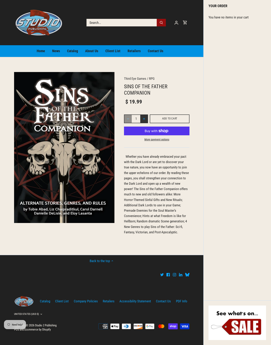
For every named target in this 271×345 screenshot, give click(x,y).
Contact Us (163, 301)
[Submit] (161, 22)
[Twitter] (162, 274)
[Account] (176, 22)
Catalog (45, 301)
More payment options (156, 139)
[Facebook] (168, 274)
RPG (152, 79)
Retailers (108, 301)
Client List (62, 301)
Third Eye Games (135, 79)
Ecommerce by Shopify (37, 329)
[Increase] (144, 119)
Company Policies (86, 301)
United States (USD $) (26, 313)
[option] (64, 147)
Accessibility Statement (135, 301)
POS (16, 329)
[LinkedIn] (180, 274)
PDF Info (181, 301)
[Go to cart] (185, 22)
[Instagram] (174, 274)
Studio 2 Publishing (46, 325)
